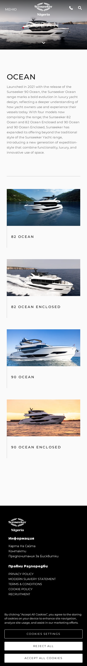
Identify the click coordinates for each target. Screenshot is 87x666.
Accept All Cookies (43, 658)
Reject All (43, 646)
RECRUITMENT (19, 594)
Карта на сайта (21, 546)
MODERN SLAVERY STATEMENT (32, 579)
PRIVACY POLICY (21, 574)
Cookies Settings (43, 633)
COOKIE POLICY (20, 589)
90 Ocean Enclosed (36, 447)
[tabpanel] (43, 278)
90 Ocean (23, 377)
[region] (43, 634)
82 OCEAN (22, 237)
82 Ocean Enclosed (36, 307)
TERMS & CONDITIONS (25, 584)
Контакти (17, 551)
